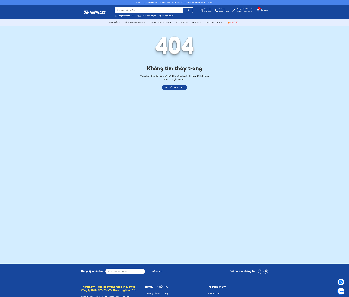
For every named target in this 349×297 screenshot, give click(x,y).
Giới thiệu (215, 294)
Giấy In (196, 22)
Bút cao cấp (213, 22)
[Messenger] (341, 282)
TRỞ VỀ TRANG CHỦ (174, 87)
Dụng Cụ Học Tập (160, 22)
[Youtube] (266, 271)
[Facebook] (260, 271)
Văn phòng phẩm (134, 22)
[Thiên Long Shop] (94, 12)
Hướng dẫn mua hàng (157, 294)
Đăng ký (157, 271)
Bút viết (114, 22)
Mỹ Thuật (181, 22)
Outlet (235, 22)
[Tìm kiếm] (188, 10)
